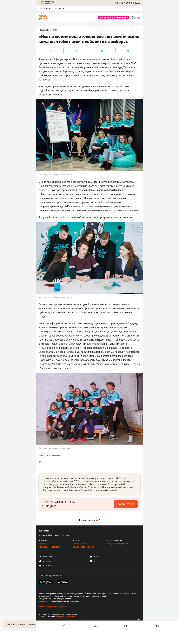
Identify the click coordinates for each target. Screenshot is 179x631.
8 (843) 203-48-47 (80, 543)
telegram (46, 561)
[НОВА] (112, 17)
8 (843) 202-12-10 (46, 543)
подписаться (126, 504)
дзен (95, 561)
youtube (46, 565)
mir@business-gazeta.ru (83, 547)
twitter (96, 556)
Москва (57, 9)
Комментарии (89, 520)
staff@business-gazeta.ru (117, 543)
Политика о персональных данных (52, 607)
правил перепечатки (66, 617)
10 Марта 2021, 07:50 (48, 30)
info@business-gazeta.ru (49, 547)
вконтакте (47, 556)
